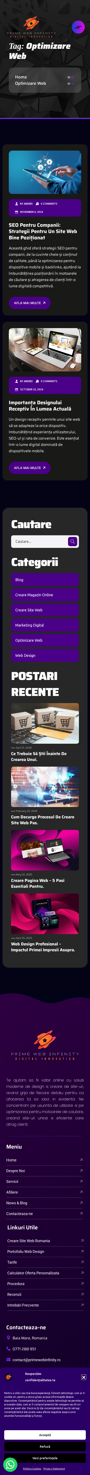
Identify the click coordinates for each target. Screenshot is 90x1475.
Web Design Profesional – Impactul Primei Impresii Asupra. (43, 947)
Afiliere (12, 1192)
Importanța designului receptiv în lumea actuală (40, 406)
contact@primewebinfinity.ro (36, 1360)
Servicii (12, 1181)
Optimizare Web (30, 83)
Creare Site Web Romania (28, 1241)
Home (22, 77)
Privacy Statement (54, 1469)
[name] (31, 27)
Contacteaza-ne (19, 1213)
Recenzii (14, 1294)
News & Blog (16, 1203)
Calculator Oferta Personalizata (33, 1273)
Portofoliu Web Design (25, 1251)
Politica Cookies (32, 1469)
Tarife (12, 1262)
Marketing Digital (29, 625)
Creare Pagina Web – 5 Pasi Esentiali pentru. (37, 883)
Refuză (45, 1446)
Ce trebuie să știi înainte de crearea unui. (39, 756)
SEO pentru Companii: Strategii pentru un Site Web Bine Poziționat (43, 231)
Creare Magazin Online (34, 595)
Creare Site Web (28, 610)
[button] (84, 1377)
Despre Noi (15, 1171)
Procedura (15, 1284)
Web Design (25, 655)
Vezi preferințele (45, 1458)
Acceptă (45, 1435)
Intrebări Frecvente (23, 1305)
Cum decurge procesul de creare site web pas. (42, 820)
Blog (19, 580)
